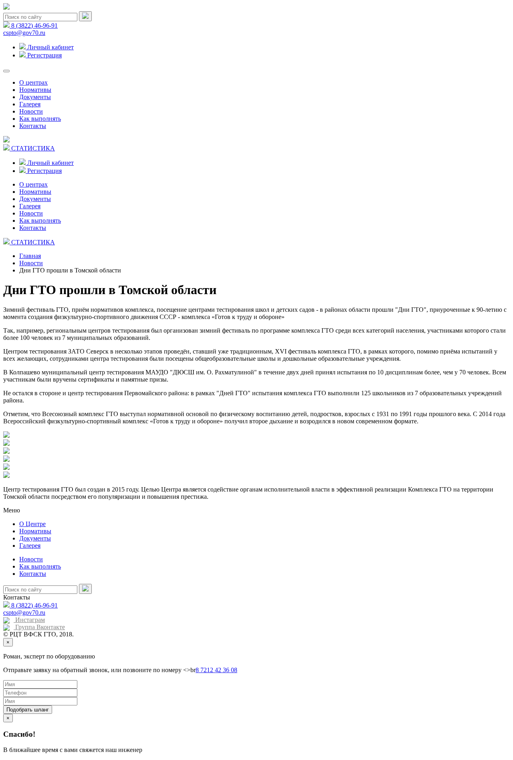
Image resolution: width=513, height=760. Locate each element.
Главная (30, 255)
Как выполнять (40, 118)
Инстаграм (29, 619)
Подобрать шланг (27, 710)
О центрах (33, 82)
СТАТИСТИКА (32, 148)
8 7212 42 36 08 (216, 670)
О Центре (32, 523)
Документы (35, 96)
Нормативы (35, 89)
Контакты (32, 125)
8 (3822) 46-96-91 (34, 25)
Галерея (29, 104)
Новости (31, 111)
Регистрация (44, 55)
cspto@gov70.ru (24, 32)
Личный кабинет (50, 47)
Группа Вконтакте (39, 627)
